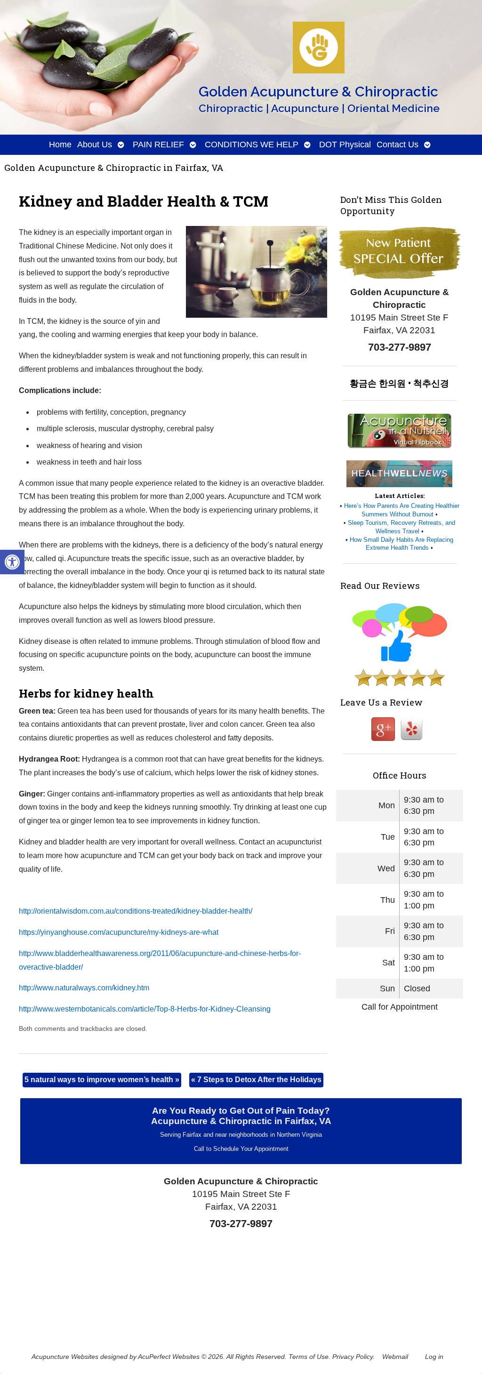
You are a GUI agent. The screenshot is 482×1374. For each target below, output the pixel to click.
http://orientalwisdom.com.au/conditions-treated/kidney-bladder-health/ (135, 911)
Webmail (395, 1356)
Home (60, 144)
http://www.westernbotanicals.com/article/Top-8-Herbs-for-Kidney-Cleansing (145, 1009)
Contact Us (397, 144)
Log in (434, 1356)
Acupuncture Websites (65, 1356)
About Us (94, 144)
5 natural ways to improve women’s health (101, 1080)
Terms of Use (309, 1356)
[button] (12, 562)
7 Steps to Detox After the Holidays (256, 1080)
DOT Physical (345, 144)
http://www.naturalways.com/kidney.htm (84, 988)
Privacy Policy (352, 1356)
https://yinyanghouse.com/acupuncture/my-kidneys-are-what (118, 932)
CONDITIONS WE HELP (251, 144)
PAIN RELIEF (158, 144)
